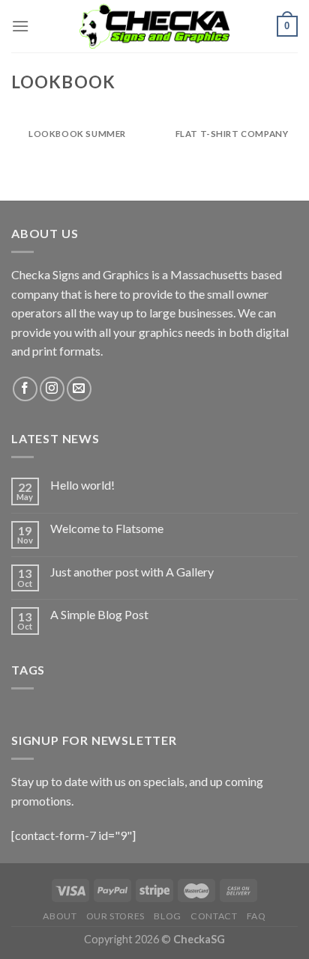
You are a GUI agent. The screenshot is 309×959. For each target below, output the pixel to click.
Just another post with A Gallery (132, 571)
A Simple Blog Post (99, 614)
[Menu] (20, 25)
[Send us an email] (79, 389)
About (59, 916)
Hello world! (82, 485)
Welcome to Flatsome (107, 528)
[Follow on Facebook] (25, 389)
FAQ (256, 916)
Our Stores (115, 916)
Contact (213, 916)
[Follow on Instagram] (52, 389)
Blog (167, 916)
